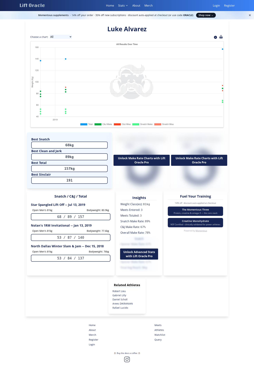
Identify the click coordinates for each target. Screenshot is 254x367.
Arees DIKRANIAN (122, 303)
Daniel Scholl (120, 299)
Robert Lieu (119, 291)
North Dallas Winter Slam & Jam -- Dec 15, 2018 (67, 246)
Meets (158, 325)
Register (229, 5)
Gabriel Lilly (119, 295)
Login (216, 5)
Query (158, 339)
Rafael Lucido (120, 307)
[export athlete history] (221, 37)
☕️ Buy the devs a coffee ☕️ (127, 353)
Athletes (159, 330)
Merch (148, 5)
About (136, 5)
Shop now (206, 15)
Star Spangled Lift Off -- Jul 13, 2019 (58, 205)
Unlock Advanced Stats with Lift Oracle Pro (139, 254)
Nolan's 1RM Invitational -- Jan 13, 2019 (61, 225)
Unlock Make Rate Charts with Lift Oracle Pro (141, 160)
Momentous (201, 230)
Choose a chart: (39, 37)
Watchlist (159, 334)
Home (110, 5)
